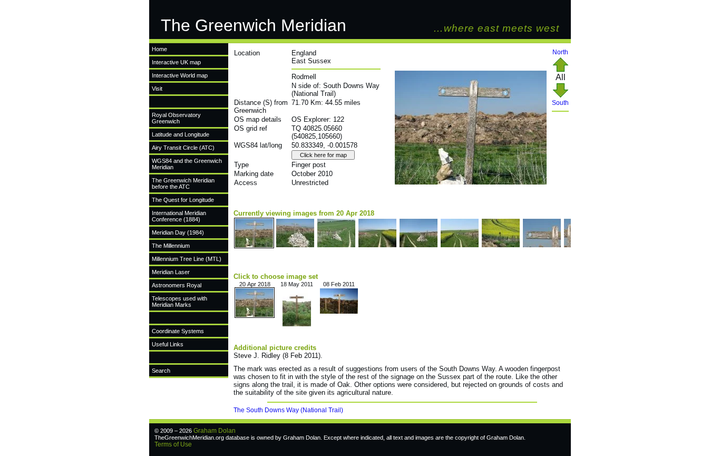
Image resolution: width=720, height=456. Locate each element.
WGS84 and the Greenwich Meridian (187, 164)
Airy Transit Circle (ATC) (183, 147)
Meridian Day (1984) (178, 232)
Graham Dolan (214, 430)
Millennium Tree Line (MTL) (186, 259)
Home (159, 49)
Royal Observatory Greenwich (176, 118)
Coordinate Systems (178, 331)
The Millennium (171, 245)
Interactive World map (180, 75)
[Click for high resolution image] (471, 182)
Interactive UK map (176, 62)
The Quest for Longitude (183, 200)
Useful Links (167, 344)
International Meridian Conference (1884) (179, 216)
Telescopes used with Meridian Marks (179, 301)
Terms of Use (173, 444)
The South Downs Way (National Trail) (288, 410)
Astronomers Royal (176, 285)
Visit (157, 88)
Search (161, 370)
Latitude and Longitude (180, 134)
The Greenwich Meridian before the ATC (183, 183)
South (560, 102)
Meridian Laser (171, 272)
